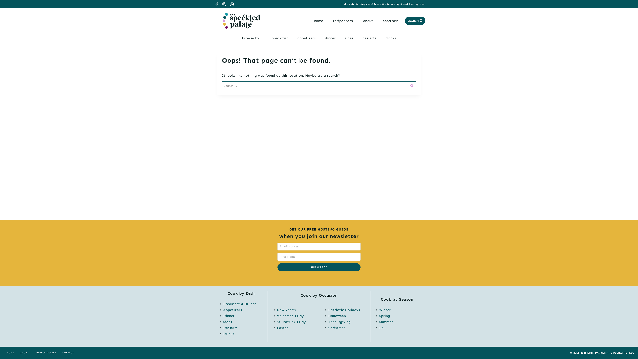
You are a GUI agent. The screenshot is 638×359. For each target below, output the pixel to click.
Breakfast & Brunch (239, 304)
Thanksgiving (339, 322)
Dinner (330, 38)
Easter (282, 328)
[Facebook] (216, 4)
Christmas (336, 328)
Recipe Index (343, 21)
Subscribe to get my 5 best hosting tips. (399, 4)
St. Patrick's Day (291, 322)
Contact (68, 353)
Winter (385, 310)
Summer (386, 322)
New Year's (286, 310)
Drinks (391, 38)
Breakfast (280, 38)
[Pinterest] (224, 4)
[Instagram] (232, 4)
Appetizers (306, 38)
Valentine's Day (290, 316)
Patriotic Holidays (344, 310)
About (368, 21)
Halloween (337, 316)
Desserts (369, 38)
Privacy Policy (45, 353)
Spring (384, 316)
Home (318, 21)
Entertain (390, 21)
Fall (382, 328)
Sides (349, 38)
